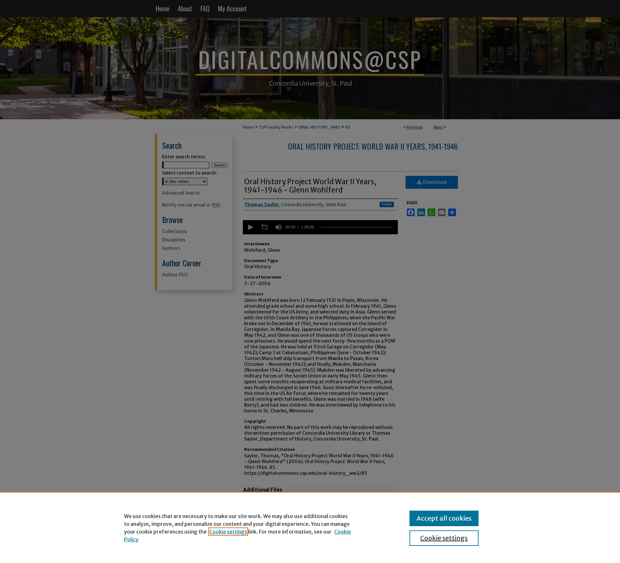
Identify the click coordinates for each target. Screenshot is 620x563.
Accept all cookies (444, 518)
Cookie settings (228, 531)
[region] (310, 527)
